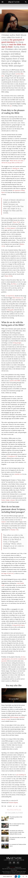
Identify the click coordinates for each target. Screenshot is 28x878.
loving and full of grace (18, 625)
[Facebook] (10, 862)
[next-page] (15, 851)
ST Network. (12, 867)
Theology (3, 827)
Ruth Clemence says (18, 297)
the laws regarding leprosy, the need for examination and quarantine (13, 659)
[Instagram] (14, 862)
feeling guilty (10, 309)
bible (5, 806)
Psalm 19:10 (16, 222)
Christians (3, 847)
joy (11, 105)
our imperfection (10, 295)
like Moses (14, 284)
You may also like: (14, 685)
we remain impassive (10, 228)
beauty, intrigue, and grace (8, 500)
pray (16, 806)
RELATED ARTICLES (14, 810)
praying (20, 806)
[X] (17, 862)
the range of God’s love (7, 573)
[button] (2, 2)
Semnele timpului (13, 802)
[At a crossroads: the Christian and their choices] (5, 846)
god (13, 806)
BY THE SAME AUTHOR (14, 813)
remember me (18, 474)
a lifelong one (15, 168)
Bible (3, 820)
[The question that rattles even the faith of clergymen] (5, 839)
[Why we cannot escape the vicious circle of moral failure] (5, 825)
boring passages (17, 342)
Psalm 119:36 (8, 276)
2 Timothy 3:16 (14, 529)
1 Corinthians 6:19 (12, 456)
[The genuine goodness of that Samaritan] (5, 818)
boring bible (9, 806)
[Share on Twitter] (19, 876)
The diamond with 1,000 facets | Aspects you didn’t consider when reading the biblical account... (16, 832)
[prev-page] (12, 851)
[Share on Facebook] (16, 876)
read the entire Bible (14, 380)
